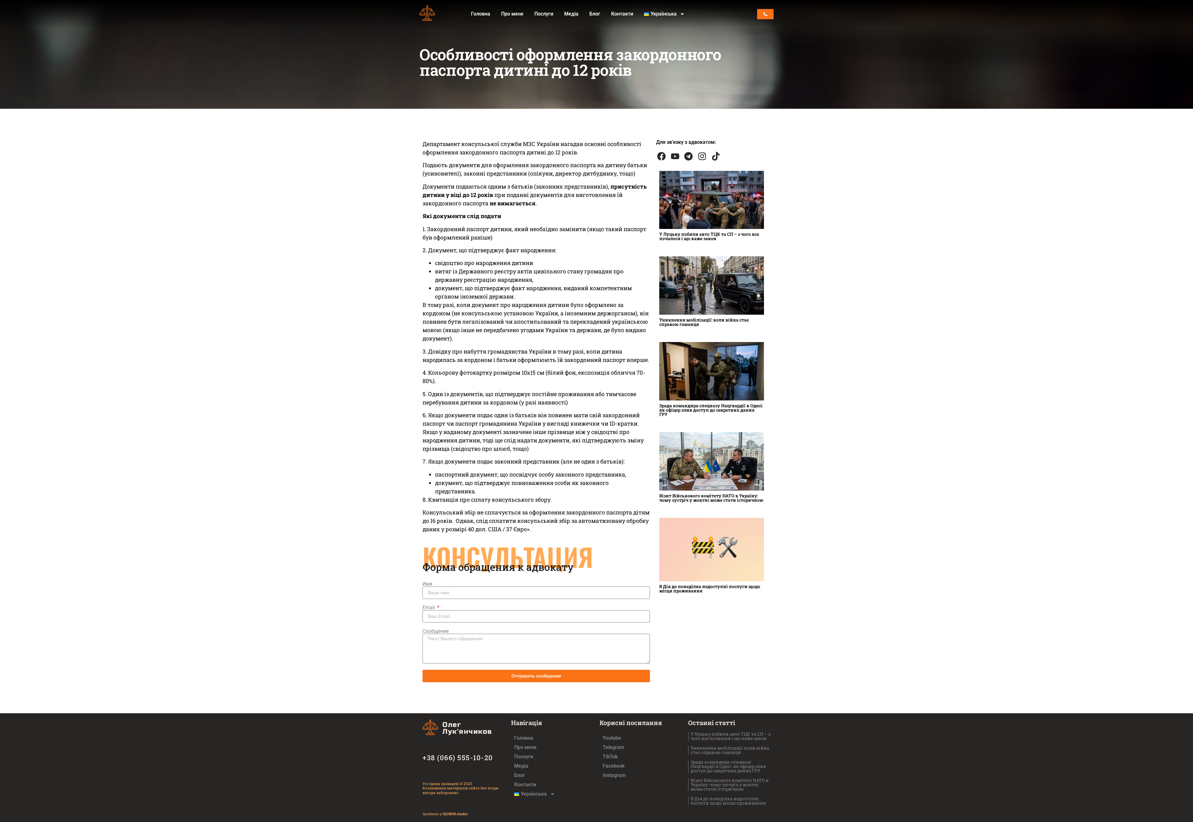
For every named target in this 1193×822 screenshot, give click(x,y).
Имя (427, 584)
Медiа (571, 14)
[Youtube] (675, 156)
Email (429, 607)
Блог (594, 14)
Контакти (622, 14)
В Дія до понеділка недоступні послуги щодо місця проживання (709, 588)
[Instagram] (702, 156)
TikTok (610, 757)
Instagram (614, 775)
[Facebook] (661, 156)
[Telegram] (688, 156)
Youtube (612, 738)
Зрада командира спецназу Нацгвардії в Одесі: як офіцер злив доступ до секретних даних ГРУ (711, 410)
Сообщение (436, 631)
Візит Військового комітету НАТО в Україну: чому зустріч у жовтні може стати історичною (711, 498)
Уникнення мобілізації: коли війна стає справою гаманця (704, 322)
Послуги (543, 14)
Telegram (613, 747)
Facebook (613, 766)
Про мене (512, 14)
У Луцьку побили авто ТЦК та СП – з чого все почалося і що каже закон (709, 236)
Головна (480, 14)
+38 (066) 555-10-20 (458, 757)
